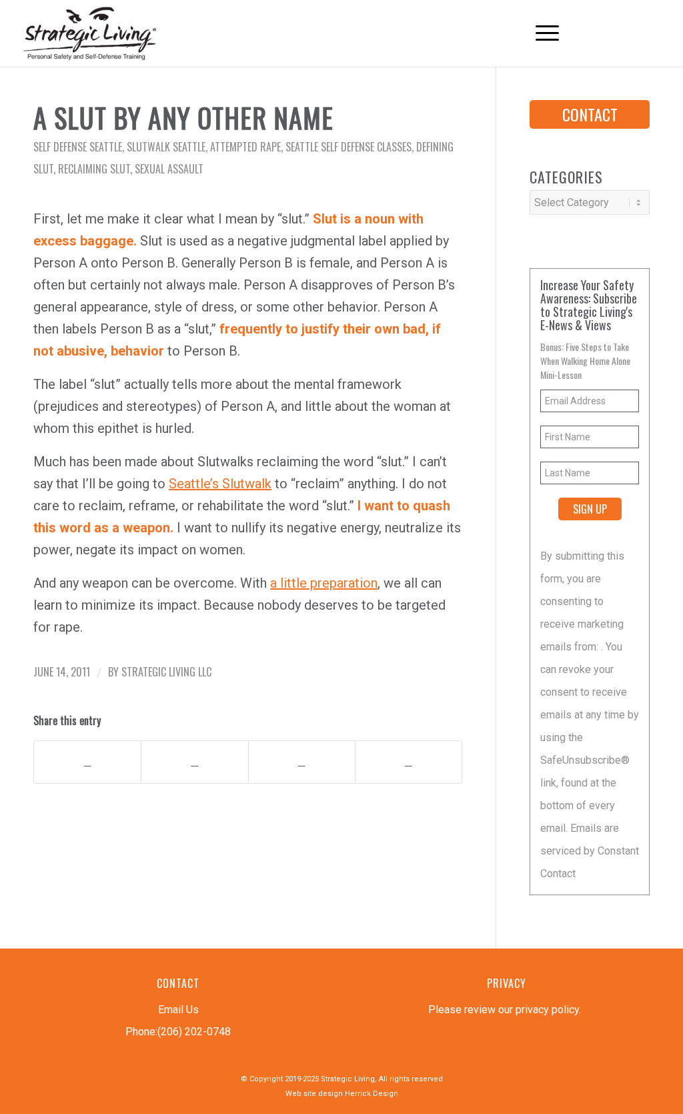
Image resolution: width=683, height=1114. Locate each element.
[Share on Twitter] (194, 762)
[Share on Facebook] (87, 762)
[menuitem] (540, 33)
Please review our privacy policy (503, 1009)
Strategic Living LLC (166, 672)
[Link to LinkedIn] (640, 33)
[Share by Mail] (409, 762)
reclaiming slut (94, 169)
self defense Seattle (77, 147)
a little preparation (324, 583)
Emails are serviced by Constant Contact (589, 851)
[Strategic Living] (89, 33)
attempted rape (245, 147)
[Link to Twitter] (600, 33)
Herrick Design (371, 1093)
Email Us (178, 1009)
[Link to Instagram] (660, 33)
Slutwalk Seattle (166, 147)
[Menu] (540, 33)
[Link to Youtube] (620, 33)
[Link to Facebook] (580, 33)
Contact (590, 114)
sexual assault (169, 169)
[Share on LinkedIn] (302, 762)
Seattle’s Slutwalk (220, 484)
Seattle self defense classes (348, 147)
